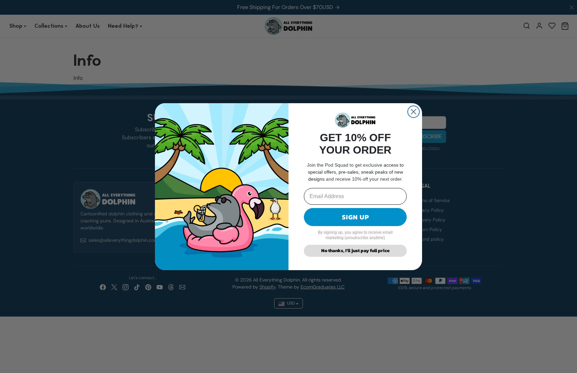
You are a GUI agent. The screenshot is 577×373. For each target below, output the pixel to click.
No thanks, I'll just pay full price (355, 250)
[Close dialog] (413, 112)
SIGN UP (355, 217)
